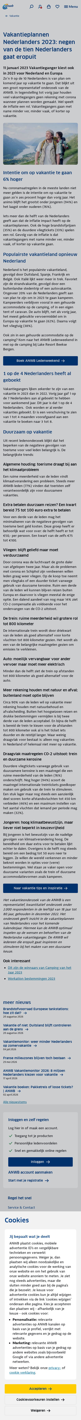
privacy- (55, 1368)
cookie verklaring (22, 1372)
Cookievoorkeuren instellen (38, 1400)
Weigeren (38, 1411)
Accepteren (38, 1389)
